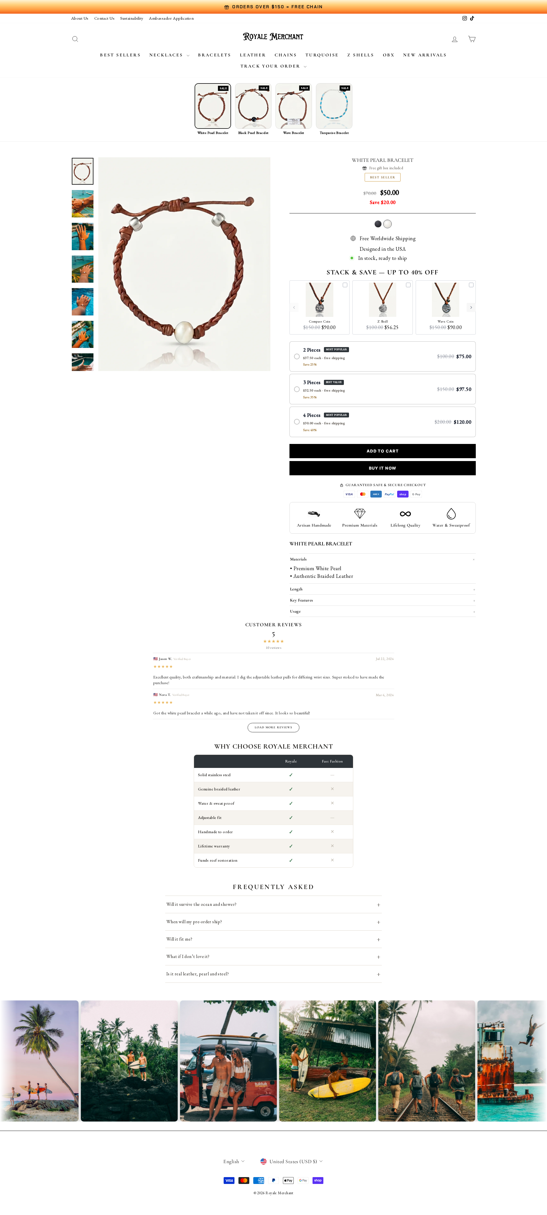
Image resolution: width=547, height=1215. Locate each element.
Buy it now (383, 468)
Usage (382, 611)
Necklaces (167, 55)
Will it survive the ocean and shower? (273, 904)
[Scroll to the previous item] (294, 307)
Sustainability (131, 18)
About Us (80, 18)
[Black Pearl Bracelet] (378, 224)
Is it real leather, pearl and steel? (273, 974)
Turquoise (322, 55)
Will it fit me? (273, 939)
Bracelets (214, 55)
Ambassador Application (171, 18)
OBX (389, 55)
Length (382, 589)
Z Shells (360, 55)
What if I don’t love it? (273, 956)
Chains (286, 55)
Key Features (382, 600)
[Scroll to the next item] (471, 307)
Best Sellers (120, 55)
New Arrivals (425, 55)
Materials (383, 559)
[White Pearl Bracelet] (387, 224)
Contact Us (104, 18)
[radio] (382, 356)
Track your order (271, 66)
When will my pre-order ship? (273, 922)
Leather (253, 55)
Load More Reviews (274, 727)
